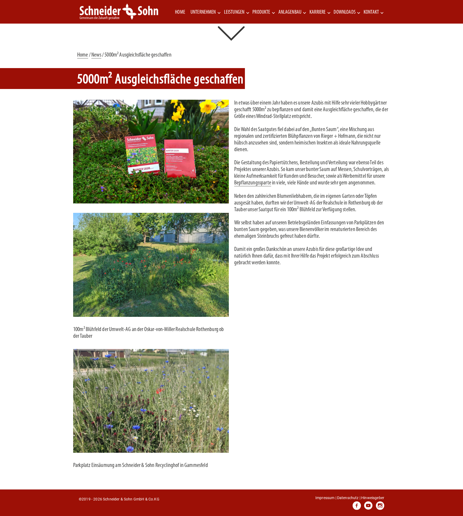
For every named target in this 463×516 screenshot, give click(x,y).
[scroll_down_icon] (231, 33)
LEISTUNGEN (234, 12)
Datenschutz (348, 498)
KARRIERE (317, 12)
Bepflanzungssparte (252, 183)
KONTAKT (371, 12)
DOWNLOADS (344, 12)
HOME (180, 12)
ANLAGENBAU (290, 12)
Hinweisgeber (372, 498)
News (96, 55)
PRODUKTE (261, 12)
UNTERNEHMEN (203, 12)
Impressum (324, 498)
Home (82, 55)
